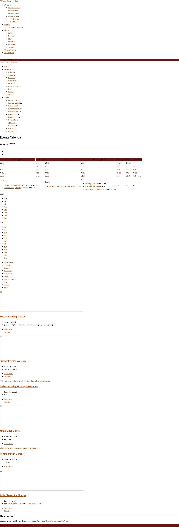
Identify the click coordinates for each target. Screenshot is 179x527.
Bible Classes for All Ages (94, 189)
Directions (7, 332)
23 (3, 176)
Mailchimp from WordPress (58, 521)
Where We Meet (13, 13)
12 (83, 169)
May (5, 238)
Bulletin (10, 33)
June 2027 (11, 128)
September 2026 (14, 103)
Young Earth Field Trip (16, 27)
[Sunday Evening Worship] (41, 355)
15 (135, 169)
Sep (5, 209)
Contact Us (9, 53)
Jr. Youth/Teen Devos (92, 186)
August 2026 (12, 100)
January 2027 (12, 114)
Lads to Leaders (13, 86)
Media (7, 30)
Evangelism (12, 80)
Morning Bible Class (92, 183)
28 (48, 163)
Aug (5, 207)
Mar (5, 232)
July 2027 (11, 131)
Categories (8, 69)
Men (9, 89)
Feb (5, 230)
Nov (5, 215)
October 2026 (13, 106)
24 (38, 176)
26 (3, 163)
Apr (5, 235)
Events (7, 25)
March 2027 (12, 120)
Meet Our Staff (13, 16)
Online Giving (10, 50)
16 (3, 172)
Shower (10, 92)
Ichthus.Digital (38, 525)
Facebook (11, 44)
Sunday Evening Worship (12, 187)
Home (2, 62)
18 (48, 172)
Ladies (10, 83)
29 (84, 163)
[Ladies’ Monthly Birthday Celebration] (25, 381)
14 (128, 169)
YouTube (11, 47)
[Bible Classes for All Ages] (41, 490)
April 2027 (11, 122)
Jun (5, 241)
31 (130, 163)
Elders (14, 22)
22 (136, 172)
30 (120, 163)
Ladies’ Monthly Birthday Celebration (62, 186)
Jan (5, 227)
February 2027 (13, 117)
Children (11, 72)
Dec (5, 218)
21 (128, 172)
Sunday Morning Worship (13, 185)
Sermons (11, 36)
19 (84, 172)
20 (120, 172)
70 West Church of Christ (9, 1)
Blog (9, 38)
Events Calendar (11, 62)
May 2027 (11, 125)
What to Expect (13, 10)
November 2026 (14, 108)
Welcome (8, 5)
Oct (5, 212)
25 (48, 176)
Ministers (15, 19)
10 (38, 169)
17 (38, 172)
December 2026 (13, 111)
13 (119, 169)
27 (38, 163)
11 (47, 169)
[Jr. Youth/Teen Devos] (20, 448)
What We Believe (14, 8)
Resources (12, 41)
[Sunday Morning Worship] (41, 311)
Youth (10, 94)
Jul (5, 244)
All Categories (9, 262)
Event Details (8, 329)
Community (12, 78)
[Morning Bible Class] (15, 425)
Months (6, 97)
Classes (10, 75)
